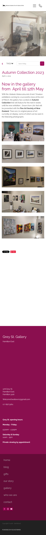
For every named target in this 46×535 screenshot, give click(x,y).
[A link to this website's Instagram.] (7, 508)
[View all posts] (2, 63)
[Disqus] (23, 287)
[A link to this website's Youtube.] (11, 508)
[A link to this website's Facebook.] (4, 508)
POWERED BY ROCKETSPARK (11, 530)
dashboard (17, 523)
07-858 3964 (8, 404)
